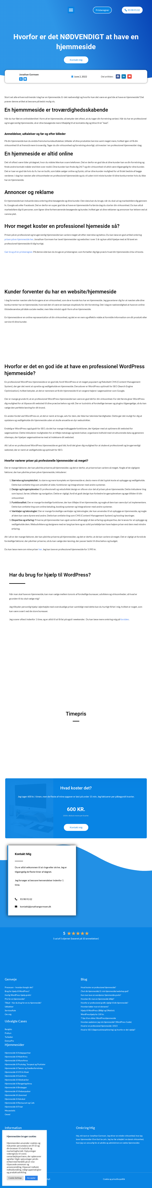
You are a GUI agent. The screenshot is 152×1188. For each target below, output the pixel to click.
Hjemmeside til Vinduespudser (18, 1091)
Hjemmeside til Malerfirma (16, 1056)
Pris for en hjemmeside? (15, 999)
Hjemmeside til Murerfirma (16, 1060)
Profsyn (8, 1033)
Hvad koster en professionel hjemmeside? (98, 987)
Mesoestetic (10, 1110)
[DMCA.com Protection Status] (76, 955)
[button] (71, 10)
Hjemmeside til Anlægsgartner (18, 1053)
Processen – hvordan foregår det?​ (19, 987)
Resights (8, 1029)
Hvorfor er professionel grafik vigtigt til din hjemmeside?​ (104, 1003)
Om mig (8, 1014)
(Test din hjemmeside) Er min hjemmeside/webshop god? (105, 991)
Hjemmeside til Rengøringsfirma (18, 1083)
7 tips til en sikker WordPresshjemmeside (98, 1018)
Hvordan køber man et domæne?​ (95, 1006)
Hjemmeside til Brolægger (16, 1087)
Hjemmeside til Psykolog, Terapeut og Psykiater (25, 1064)
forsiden (124, 619)
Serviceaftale (10, 1010)
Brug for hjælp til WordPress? (17, 991)
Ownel (7, 1114)
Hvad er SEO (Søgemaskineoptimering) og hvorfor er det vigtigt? (108, 1030)
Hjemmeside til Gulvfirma (15, 1076)
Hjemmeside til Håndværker (17, 1080)
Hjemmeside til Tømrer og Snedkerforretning (24, 1068)
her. (40, 549)
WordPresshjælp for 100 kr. (92, 1014)
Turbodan (9, 1037)
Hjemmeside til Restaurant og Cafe (19, 1103)
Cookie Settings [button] (15, 1178)
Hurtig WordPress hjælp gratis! (18, 995)
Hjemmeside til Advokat (15, 1099)
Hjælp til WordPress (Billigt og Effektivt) (98, 1010)
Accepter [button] (31, 1178)
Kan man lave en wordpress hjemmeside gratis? (101, 995)
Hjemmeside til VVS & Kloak (17, 1072)
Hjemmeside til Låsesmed (16, 1095)
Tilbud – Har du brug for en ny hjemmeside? (23, 1003)
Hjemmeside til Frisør (14, 1107)
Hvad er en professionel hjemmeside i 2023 (99, 1026)
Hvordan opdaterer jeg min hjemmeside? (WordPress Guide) (106, 1022)
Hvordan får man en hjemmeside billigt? (97, 999)
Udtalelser (9, 1006)
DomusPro (9, 1041)
